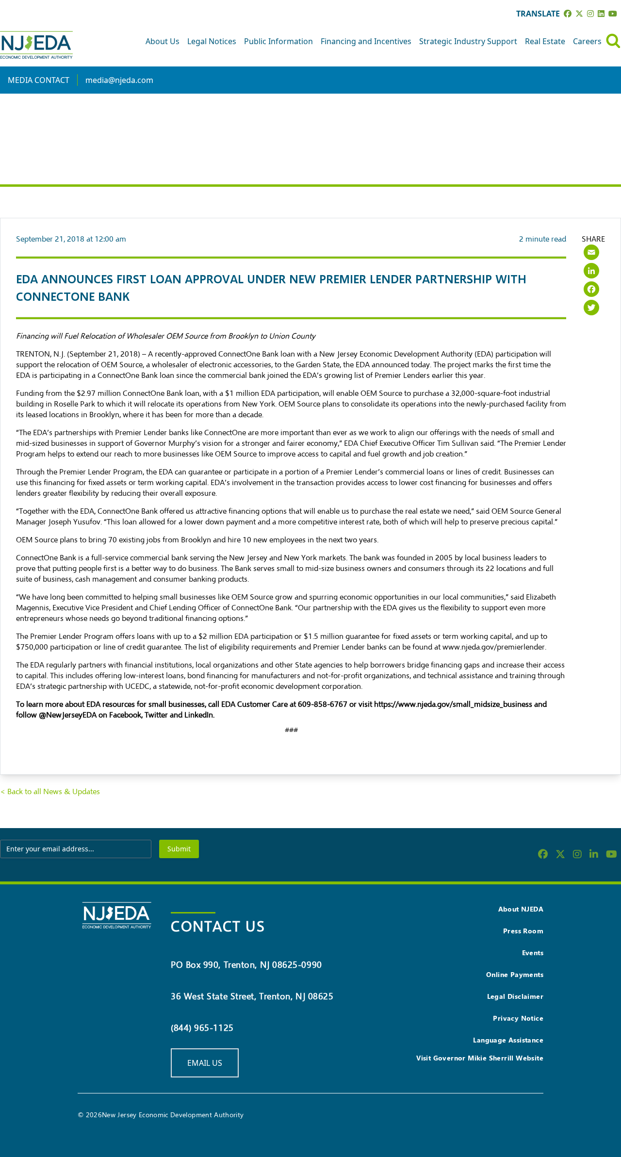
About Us (163, 41)
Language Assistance (508, 1039)
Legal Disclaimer (515, 996)
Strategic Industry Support (468, 41)
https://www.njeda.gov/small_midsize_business (453, 704)
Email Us (204, 1063)
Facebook (124, 715)
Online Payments (514, 974)
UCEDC (137, 686)
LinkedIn (198, 715)
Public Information (278, 41)
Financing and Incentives (366, 41)
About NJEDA (520, 908)
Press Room (523, 930)
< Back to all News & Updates (50, 792)
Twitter (157, 715)
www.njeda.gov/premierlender (493, 647)
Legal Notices (211, 41)
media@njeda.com (119, 80)
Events (532, 952)
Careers (587, 41)
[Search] (613, 41)
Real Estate (545, 41)
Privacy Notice (518, 1018)
